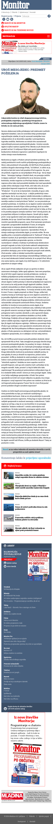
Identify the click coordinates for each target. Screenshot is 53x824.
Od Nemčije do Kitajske (12, 589)
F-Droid (6, 691)
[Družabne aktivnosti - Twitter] (3, 19)
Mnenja (46, 59)
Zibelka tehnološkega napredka (15, 659)
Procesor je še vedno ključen (13, 666)
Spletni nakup (11, 26)
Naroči (5, 449)
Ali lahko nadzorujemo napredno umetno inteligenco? (23, 598)
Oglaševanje (23, 12)
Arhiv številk (11, 566)
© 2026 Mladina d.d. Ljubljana (14, 816)
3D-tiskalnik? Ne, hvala (12, 596)
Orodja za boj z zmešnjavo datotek (15, 681)
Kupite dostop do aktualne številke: (20, 706)
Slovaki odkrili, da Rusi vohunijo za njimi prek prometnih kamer (30, 529)
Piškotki (14, 12)
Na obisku (7, 632)
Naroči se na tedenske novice (19, 30)
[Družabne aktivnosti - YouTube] (7, 19)
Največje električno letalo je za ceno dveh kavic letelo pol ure (31, 497)
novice (17, 473)
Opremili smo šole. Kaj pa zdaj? (15, 641)
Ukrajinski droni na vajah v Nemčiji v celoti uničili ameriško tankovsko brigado (32, 486)
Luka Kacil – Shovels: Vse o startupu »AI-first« (20, 607)
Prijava (17, 16)
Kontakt (33, 12)
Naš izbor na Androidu (12, 696)
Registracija (6, 16)
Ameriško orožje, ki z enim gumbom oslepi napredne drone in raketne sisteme (32, 476)
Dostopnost (22, 821)
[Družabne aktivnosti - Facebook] (49, 16)
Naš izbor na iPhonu (11, 699)
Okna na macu (9, 679)
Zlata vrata (7, 684)
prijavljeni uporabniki (38, 457)
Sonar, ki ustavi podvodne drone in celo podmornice (31, 508)
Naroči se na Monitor (14, 23)
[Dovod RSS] (11, 19)
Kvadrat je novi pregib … (12, 672)
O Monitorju (5, 12)
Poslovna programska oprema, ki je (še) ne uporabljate (23, 644)
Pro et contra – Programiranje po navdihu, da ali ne (22, 601)
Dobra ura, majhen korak (12, 614)
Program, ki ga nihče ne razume (15, 626)
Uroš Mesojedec (37, 61)
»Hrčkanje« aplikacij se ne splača (15, 638)
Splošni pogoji (44, 816)
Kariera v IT (8, 650)
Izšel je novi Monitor (11, 620)
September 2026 (9, 556)
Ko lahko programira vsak (13, 623)
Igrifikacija (7, 693)
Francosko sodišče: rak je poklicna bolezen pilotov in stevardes (29, 518)
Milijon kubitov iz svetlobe (13, 653)
